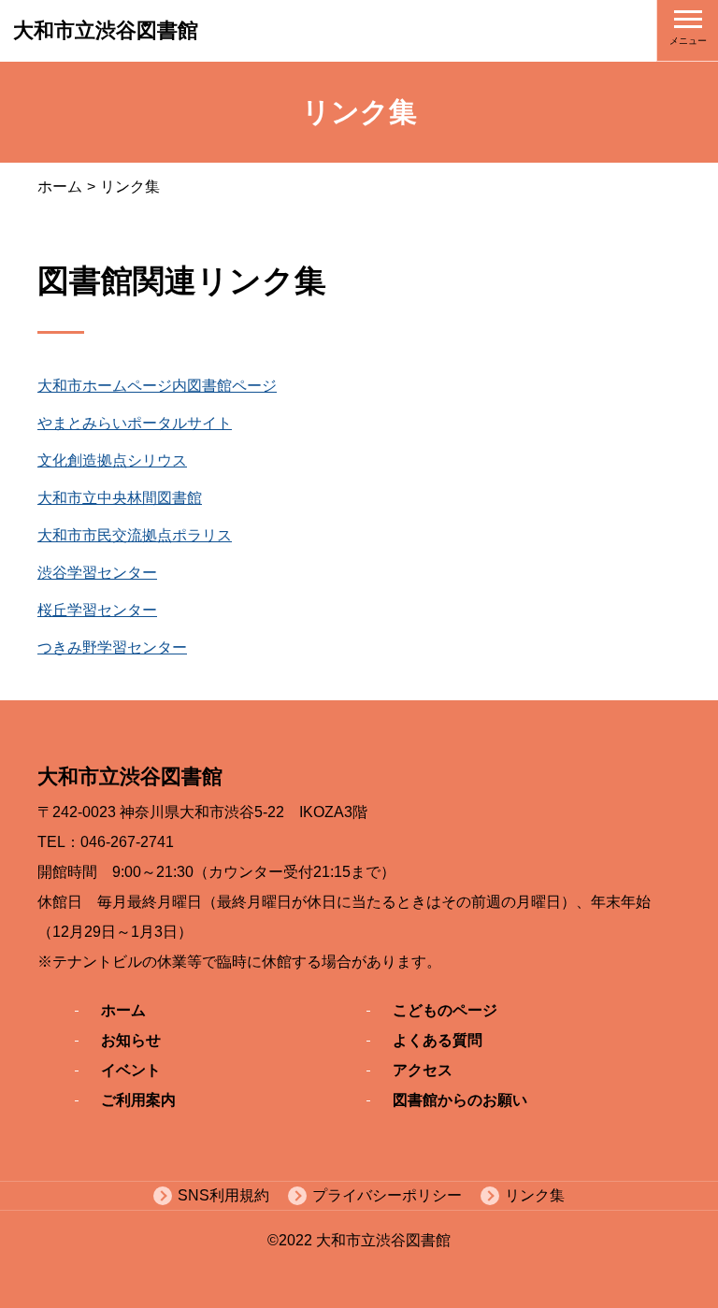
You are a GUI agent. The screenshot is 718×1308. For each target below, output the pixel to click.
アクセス (422, 1070)
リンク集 (535, 1195)
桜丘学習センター (97, 610)
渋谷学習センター (97, 573)
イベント (131, 1070)
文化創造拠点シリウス (112, 460)
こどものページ (445, 1010)
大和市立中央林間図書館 (119, 498)
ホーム (59, 186)
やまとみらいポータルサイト (134, 423)
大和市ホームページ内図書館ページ (157, 386)
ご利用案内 (138, 1100)
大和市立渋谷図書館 (105, 30)
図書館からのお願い (460, 1100)
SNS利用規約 (223, 1195)
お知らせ (131, 1040)
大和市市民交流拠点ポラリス (134, 535)
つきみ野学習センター (112, 647)
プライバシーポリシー (387, 1195)
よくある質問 (437, 1040)
